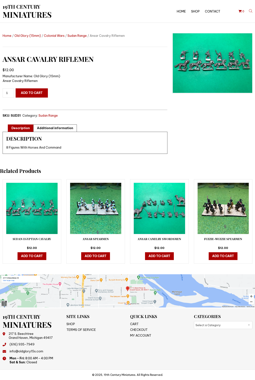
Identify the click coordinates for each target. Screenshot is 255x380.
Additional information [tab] (55, 128)
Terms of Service (81, 330)
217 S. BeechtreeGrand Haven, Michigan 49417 (31, 336)
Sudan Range (77, 36)
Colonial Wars (54, 36)
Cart (134, 324)
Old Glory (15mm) (27, 36)
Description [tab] (20, 128)
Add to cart (32, 93)
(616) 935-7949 (22, 344)
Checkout (139, 330)
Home (181, 11)
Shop (195, 11)
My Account (140, 335)
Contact (212, 11)
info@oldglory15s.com (26, 351)
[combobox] (223, 325)
